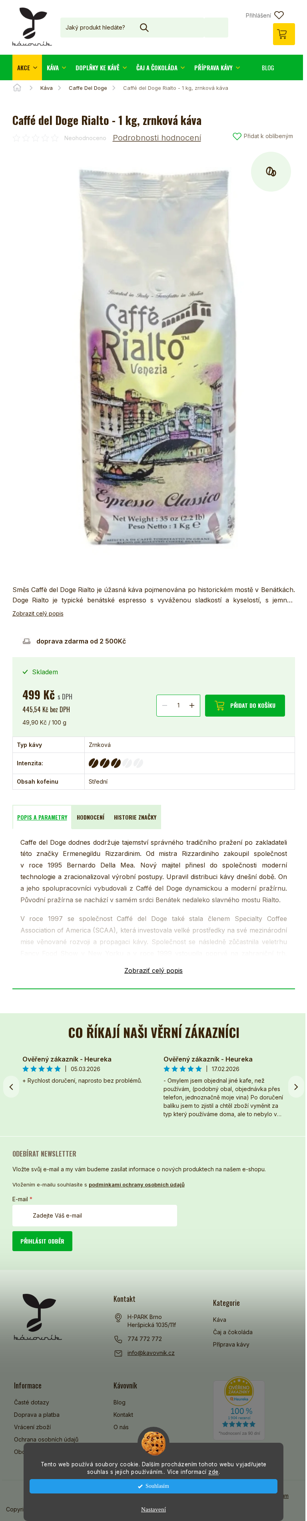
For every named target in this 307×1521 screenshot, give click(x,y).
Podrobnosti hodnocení (157, 138)
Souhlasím (157, 1486)
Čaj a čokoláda (233, 1332)
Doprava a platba (37, 1414)
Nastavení (153, 1509)
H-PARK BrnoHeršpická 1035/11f (152, 1320)
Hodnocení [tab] (90, 817)
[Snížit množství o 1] (165, 705)
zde (213, 1472)
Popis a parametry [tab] (42, 817)
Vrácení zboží (32, 1427)
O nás (121, 1427)
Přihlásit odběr (42, 1241)
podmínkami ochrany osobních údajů (137, 1184)
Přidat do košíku (252, 705)
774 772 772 (145, 1338)
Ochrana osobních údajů (46, 1439)
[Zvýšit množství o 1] (192, 705)
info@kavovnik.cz (151, 1352)
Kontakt (123, 1414)
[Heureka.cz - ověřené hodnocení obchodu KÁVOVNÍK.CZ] (239, 1408)
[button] (296, 1087)
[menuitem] (27, 67)
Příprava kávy (231, 1344)
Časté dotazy (31, 1402)
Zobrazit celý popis (38, 613)
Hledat (216, 27)
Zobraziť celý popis (153, 970)
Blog (120, 1402)
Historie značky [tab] (135, 817)
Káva (219, 1319)
